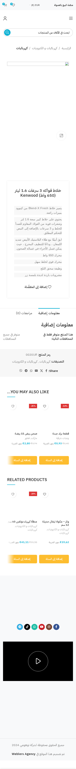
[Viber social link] (21, 371)
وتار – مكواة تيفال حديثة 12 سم (55, 523)
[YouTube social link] (42, 627)
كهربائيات (22, 48)
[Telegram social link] (26, 371)
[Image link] (38, 602)
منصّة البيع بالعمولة (63, 5)
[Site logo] (38, 18)
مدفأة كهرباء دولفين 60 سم (22, 521)
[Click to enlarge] (61, 135)
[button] (54, 460)
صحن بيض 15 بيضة (26, 433)
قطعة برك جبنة (60, 433)
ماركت (34, 438)
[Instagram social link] (49, 627)
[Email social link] (36, 371)
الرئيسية (66, 48)
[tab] (49, 312)
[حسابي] (5, 18)
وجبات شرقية (62, 438)
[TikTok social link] (27, 627)
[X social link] (41, 371)
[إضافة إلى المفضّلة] (44, 406)
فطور (27, 438)
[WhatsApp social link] (31, 371)
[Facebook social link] (46, 371)
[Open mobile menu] (71, 18)
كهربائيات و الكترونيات (44, 48)
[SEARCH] (7, 32)
